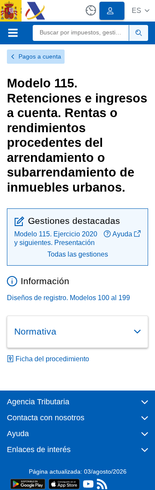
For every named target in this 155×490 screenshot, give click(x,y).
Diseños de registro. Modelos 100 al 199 (68, 297)
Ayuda (122, 234)
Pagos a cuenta (40, 56)
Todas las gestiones (77, 254)
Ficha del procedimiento (52, 359)
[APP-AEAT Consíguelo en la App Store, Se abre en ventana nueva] (64, 483)
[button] (140, 10)
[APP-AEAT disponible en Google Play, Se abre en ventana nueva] (27, 483)
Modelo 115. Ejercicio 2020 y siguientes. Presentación (55, 238)
